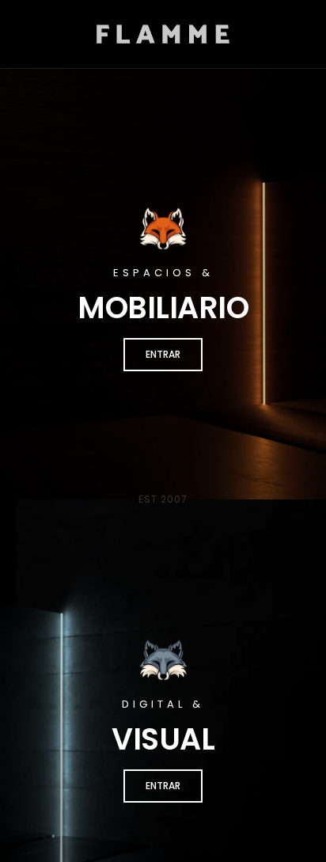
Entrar (163, 354)
